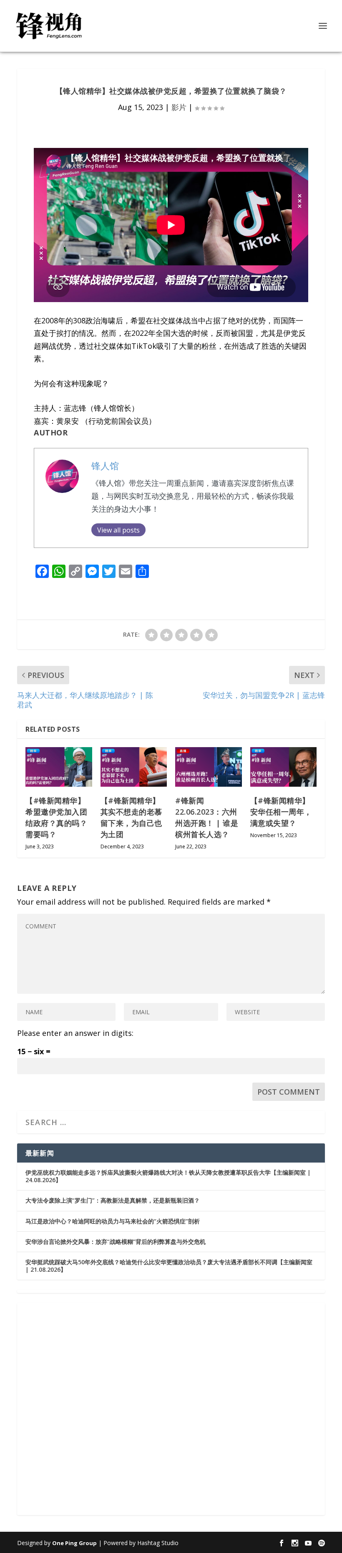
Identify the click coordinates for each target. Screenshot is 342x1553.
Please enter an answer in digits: (75, 1033)
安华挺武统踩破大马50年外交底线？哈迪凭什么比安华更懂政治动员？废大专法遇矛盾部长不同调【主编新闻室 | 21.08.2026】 (168, 1265)
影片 (178, 107)
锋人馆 (105, 466)
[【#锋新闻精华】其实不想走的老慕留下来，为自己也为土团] (134, 767)
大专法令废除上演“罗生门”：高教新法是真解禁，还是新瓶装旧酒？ (112, 1200)
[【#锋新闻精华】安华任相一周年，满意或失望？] (283, 767)
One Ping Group (74, 1543)
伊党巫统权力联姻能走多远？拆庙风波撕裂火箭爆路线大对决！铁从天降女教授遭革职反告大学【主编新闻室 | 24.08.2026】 (168, 1176)
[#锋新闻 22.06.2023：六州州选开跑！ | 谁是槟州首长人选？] (208, 767)
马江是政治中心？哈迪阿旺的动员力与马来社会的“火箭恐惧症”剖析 (112, 1221)
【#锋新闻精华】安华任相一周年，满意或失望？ (281, 811)
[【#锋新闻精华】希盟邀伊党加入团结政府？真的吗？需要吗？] (58, 767)
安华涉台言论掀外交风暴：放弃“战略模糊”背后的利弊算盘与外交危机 (115, 1241)
